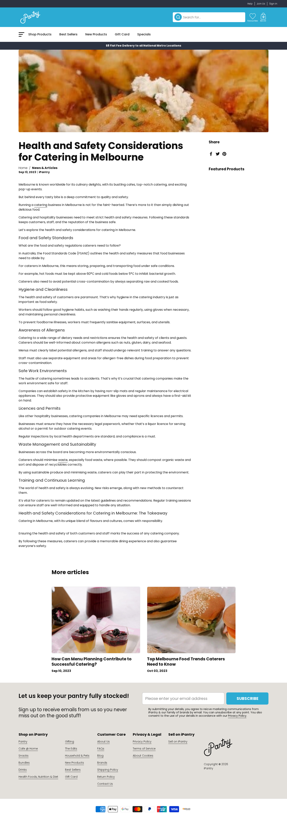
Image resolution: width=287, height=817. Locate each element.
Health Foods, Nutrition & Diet (38, 777)
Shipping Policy (107, 770)
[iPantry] (30, 17)
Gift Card (71, 777)
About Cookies (143, 756)
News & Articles (44, 168)
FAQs (100, 749)
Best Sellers (73, 770)
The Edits (71, 749)
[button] (263, 17)
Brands (102, 763)
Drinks (23, 770)
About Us (103, 741)
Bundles (24, 763)
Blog (100, 756)
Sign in (273, 3)
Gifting (69, 741)
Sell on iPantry (177, 741)
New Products (74, 763)
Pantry (23, 741)
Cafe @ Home (28, 749)
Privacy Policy (237, 716)
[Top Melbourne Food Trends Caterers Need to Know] (191, 620)
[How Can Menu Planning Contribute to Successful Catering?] (96, 620)
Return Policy (106, 777)
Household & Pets (77, 756)
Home (23, 168)
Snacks (24, 756)
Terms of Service (144, 749)
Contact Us (105, 784)
